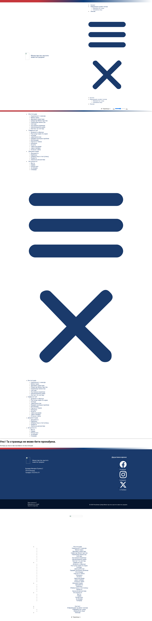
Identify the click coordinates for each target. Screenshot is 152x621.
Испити (33, 145)
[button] (107, 54)
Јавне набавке (36, 148)
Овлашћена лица (97, 9)
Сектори (33, 124)
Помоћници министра (38, 122)
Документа (34, 153)
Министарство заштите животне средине (40, 56)
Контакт (93, 5)
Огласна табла (36, 149)
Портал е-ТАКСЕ (36, 142)
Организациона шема (38, 127)
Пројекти (34, 158)
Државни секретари (37, 119)
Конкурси (34, 143)
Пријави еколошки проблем (40, 138)
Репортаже (34, 166)
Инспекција (34, 140)
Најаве (33, 165)
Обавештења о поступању (40, 156)
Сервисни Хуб (33, 130)
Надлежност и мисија (38, 116)
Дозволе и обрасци (37, 132)
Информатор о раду (98, 8)
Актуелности (32, 161)
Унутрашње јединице (38, 125)
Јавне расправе (36, 146)
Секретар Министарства (39, 121)
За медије (34, 168)
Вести (33, 163)
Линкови (93, 11)
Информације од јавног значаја (99, 6)
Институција (32, 114)
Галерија (34, 169)
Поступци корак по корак (39, 134)
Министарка (35, 117)
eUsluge (33, 135)
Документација (33, 151)
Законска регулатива (38, 159)
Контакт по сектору (37, 128)
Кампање (34, 155)
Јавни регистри (36, 137)
